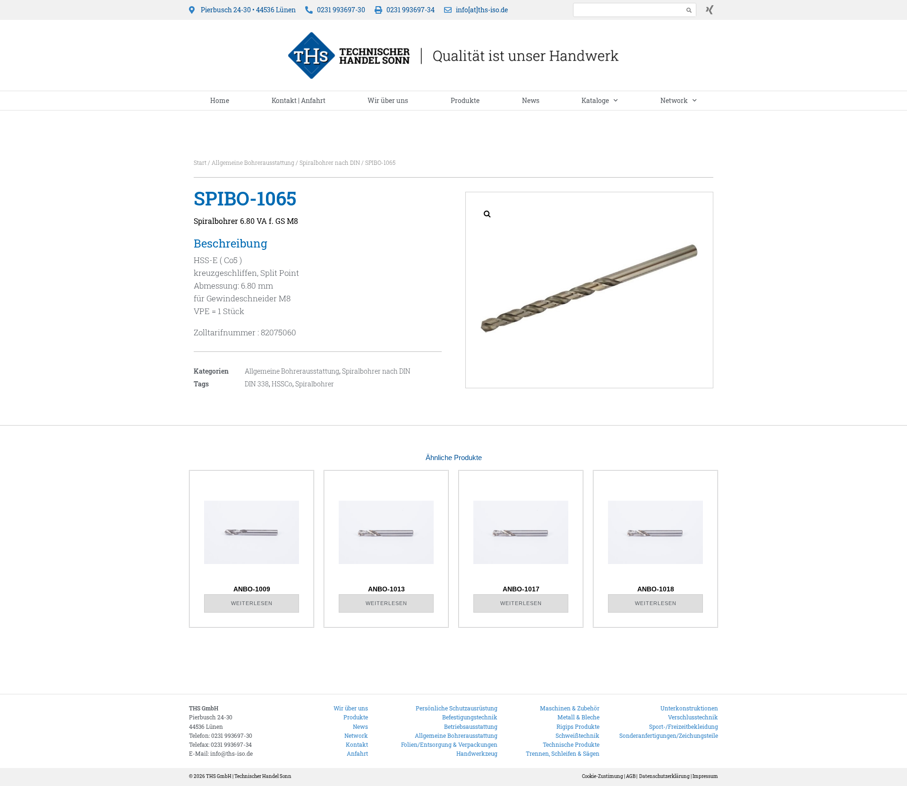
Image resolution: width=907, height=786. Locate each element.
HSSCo (282, 383)
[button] (487, 213)
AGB (630, 776)
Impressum (705, 776)
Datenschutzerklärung (664, 776)
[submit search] (689, 10)
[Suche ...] (625, 9)
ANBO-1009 (251, 589)
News (530, 100)
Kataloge (595, 100)
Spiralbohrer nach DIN (329, 162)
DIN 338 (257, 383)
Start (200, 162)
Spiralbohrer (314, 383)
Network (674, 100)
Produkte (465, 100)
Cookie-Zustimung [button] (602, 776)
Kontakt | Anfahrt (298, 100)
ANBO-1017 (521, 589)
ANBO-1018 (655, 589)
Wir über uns (388, 100)
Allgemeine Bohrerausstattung (253, 162)
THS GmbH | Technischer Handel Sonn (248, 776)
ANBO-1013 (386, 589)
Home (219, 100)
